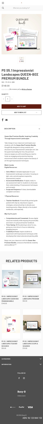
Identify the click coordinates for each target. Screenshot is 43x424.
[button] (26, 89)
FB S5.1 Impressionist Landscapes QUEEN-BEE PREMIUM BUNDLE (10, 298)
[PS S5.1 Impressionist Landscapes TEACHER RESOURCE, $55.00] (11, 324)
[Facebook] (3, 119)
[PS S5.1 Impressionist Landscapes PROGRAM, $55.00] (32, 279)
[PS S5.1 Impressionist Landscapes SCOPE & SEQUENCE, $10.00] (32, 324)
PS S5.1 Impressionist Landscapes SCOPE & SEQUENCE (31, 343)
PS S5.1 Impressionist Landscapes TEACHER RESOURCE (10, 343)
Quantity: (5, 94)
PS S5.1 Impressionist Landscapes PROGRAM (31, 297)
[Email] (6, 119)
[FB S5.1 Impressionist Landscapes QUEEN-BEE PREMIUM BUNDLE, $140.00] (11, 279)
